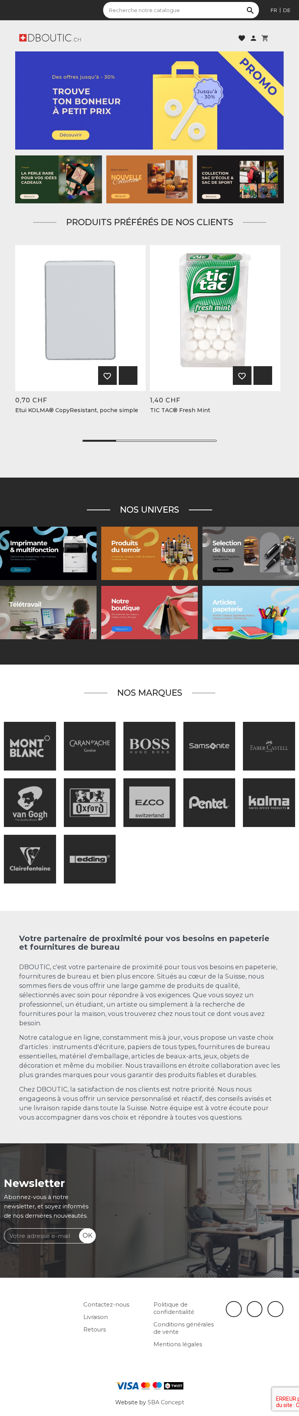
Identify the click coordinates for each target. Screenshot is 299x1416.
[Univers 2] (48, 612)
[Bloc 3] (149, 178)
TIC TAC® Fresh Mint (180, 410)
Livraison (95, 1317)
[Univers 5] (250, 612)
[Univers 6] (48, 553)
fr (274, 10)
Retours (94, 1329)
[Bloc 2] (240, 178)
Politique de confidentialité (173, 1308)
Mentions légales (177, 1344)
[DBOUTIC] (50, 37)
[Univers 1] (250, 553)
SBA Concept (166, 1402)
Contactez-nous (106, 1304)
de (286, 10)
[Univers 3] (149, 612)
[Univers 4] (149, 553)
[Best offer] (58, 178)
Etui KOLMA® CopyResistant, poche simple (76, 410)
